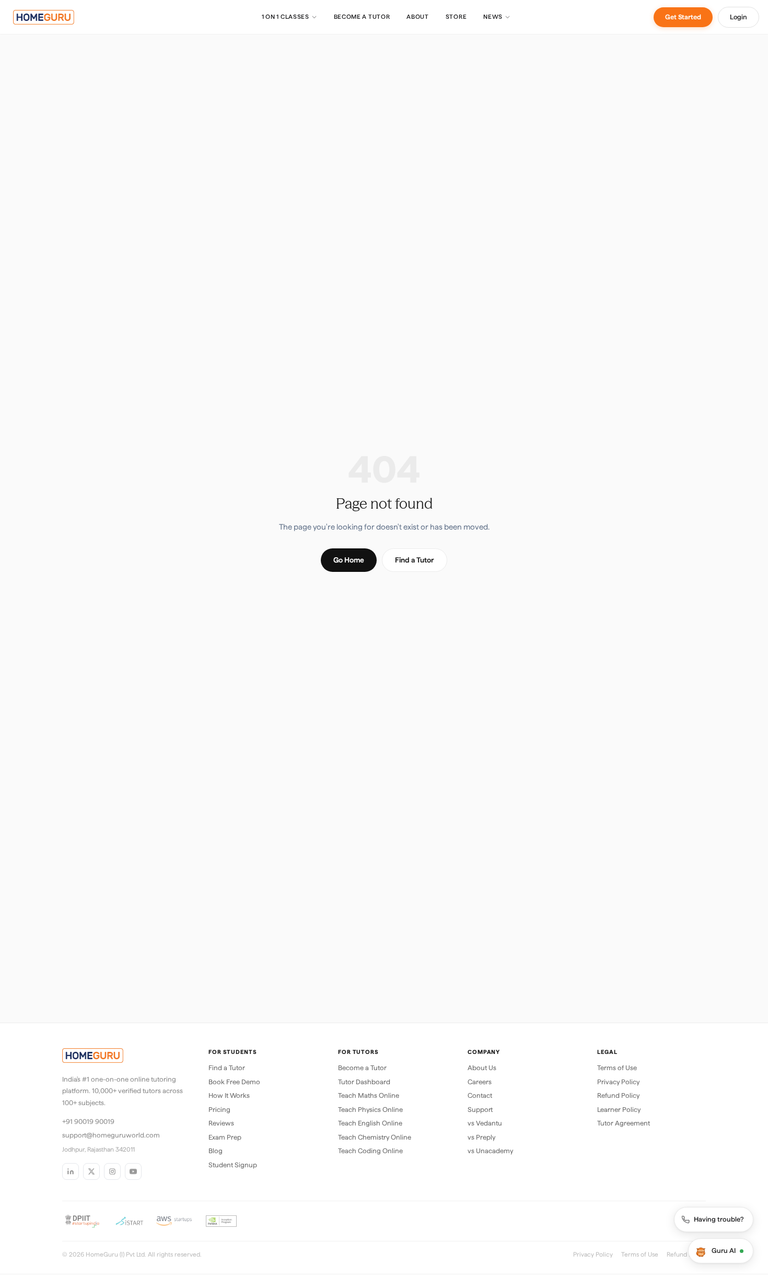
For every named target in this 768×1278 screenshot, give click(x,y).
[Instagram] (112, 1171)
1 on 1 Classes (285, 16)
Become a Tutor (362, 16)
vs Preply (481, 1137)
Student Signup (232, 1165)
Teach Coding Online (370, 1151)
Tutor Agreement (623, 1123)
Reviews (221, 1123)
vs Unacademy (490, 1151)
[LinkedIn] (70, 1171)
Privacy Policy (618, 1082)
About (417, 16)
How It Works (229, 1095)
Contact (480, 1095)
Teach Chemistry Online (374, 1137)
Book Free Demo (234, 1082)
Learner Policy (619, 1109)
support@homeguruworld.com (111, 1135)
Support (480, 1109)
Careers (480, 1082)
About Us (482, 1068)
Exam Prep (224, 1137)
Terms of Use (617, 1068)
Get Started (683, 17)
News (493, 16)
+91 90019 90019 (88, 1121)
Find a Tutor (414, 560)
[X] (91, 1171)
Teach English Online (370, 1123)
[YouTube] (133, 1171)
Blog (215, 1151)
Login (738, 17)
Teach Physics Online (370, 1109)
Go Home (348, 560)
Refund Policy (618, 1095)
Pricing (219, 1109)
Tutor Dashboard (364, 1082)
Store (456, 16)
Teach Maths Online (368, 1095)
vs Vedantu (485, 1123)
